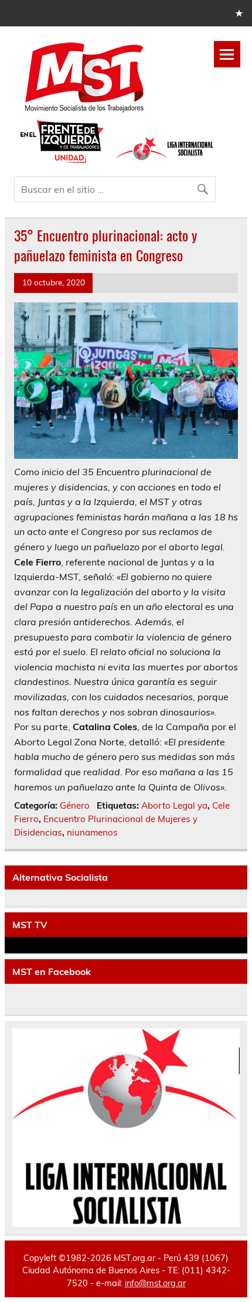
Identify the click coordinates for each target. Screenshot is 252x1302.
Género (75, 805)
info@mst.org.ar (155, 1283)
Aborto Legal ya (174, 805)
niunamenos (92, 832)
